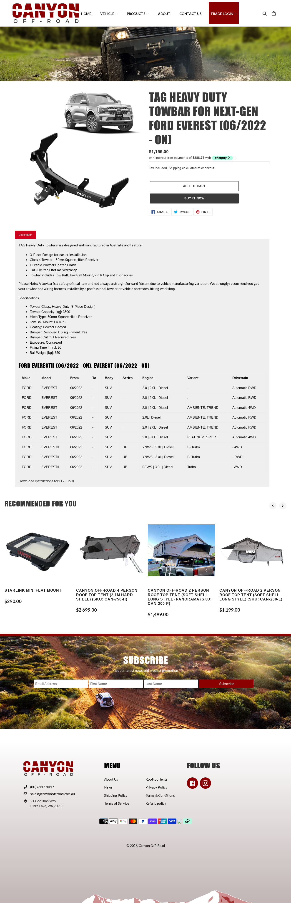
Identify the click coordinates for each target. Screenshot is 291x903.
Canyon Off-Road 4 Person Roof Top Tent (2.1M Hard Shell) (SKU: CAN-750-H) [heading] (107, 594)
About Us (111, 779)
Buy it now (194, 198)
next (282, 505)
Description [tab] (25, 234)
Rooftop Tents (157, 779)
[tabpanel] (142, 363)
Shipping (175, 168)
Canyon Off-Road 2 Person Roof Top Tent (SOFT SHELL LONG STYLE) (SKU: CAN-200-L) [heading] (250, 594)
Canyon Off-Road (152, 846)
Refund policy (156, 803)
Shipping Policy (115, 795)
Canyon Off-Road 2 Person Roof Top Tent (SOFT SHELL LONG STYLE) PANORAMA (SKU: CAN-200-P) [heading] (180, 596)
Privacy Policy (156, 787)
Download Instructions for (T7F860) (46, 481)
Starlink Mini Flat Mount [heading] (33, 590)
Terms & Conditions (160, 795)
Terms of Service (116, 803)
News (108, 787)
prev (272, 505)
